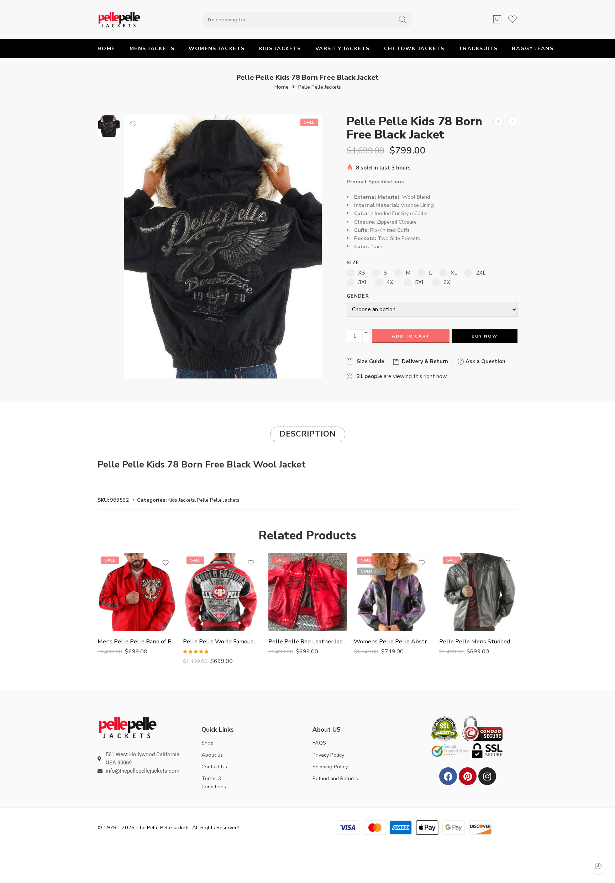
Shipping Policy (330, 766)
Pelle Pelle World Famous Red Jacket (222, 641)
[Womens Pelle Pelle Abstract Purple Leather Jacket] (393, 592)
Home (281, 87)
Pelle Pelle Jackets (319, 87)
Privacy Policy (328, 754)
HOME (106, 48)
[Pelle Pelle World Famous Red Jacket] (222, 592)
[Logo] (128, 727)
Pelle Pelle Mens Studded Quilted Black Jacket (478, 641)
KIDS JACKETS (280, 48)
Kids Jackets (181, 499)
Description (307, 434)
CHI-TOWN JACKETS (414, 48)
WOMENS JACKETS (217, 48)
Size (353, 263)
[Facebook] (448, 776)
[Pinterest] (468, 776)
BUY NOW (485, 336)
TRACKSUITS (478, 48)
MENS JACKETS (152, 48)
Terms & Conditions (213, 782)
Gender (358, 296)
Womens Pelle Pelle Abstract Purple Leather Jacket (393, 641)
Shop (207, 742)
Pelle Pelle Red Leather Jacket (307, 641)
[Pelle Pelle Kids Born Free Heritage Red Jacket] (512, 121)
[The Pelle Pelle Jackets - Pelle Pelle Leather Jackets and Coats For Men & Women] (119, 19)
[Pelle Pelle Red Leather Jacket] (307, 592)
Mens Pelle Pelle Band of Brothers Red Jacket (137, 641)
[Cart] (497, 20)
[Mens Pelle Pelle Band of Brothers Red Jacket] (137, 592)
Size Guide (369, 361)
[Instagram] (487, 776)
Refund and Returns (335, 778)
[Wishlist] (133, 124)
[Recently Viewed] (598, 866)
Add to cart (411, 336)
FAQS (319, 742)
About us (212, 754)
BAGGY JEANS (532, 48)
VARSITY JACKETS (342, 48)
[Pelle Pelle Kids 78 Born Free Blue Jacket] (498, 121)
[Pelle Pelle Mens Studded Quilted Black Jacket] (478, 592)
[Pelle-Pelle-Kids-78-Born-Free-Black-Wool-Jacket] (109, 126)
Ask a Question (484, 361)
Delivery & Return (424, 361)
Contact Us (214, 766)
